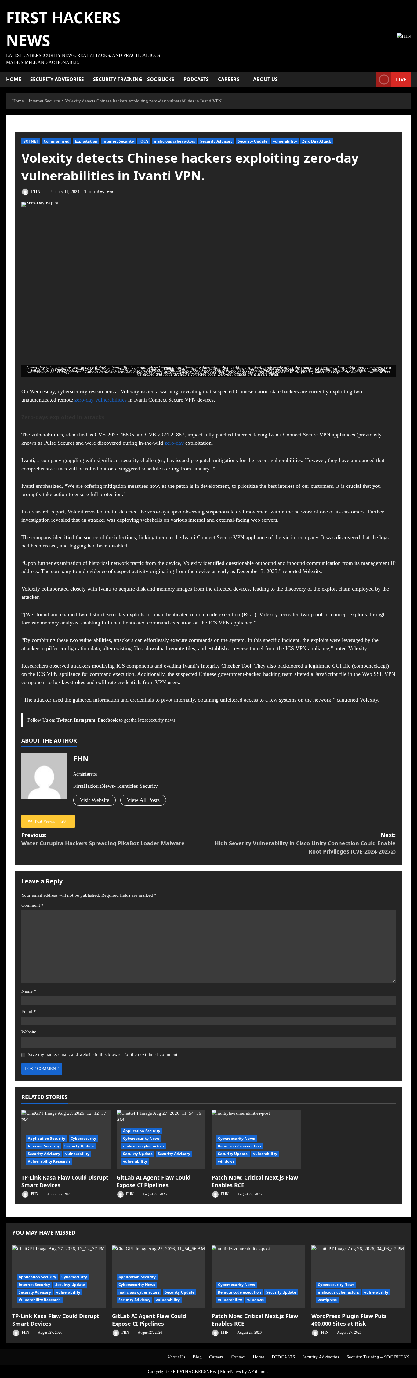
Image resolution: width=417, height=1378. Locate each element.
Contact (238, 1356)
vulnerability (285, 141)
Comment (32, 905)
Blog (197, 1356)
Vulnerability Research (49, 1161)
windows (226, 1161)
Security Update (253, 141)
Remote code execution (239, 1146)
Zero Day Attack (316, 141)
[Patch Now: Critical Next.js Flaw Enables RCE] (258, 1276)
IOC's (144, 141)
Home (13, 79)
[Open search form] (370, 79)
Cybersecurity (83, 1138)
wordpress (327, 1299)
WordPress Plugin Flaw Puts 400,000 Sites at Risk (349, 1319)
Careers (228, 79)
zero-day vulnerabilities (101, 400)
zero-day (175, 443)
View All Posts (143, 800)
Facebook (108, 720)
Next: (305, 843)
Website (28, 1031)
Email (28, 1011)
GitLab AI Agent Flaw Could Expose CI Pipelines (153, 1181)
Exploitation (86, 141)
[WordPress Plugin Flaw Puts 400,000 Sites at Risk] (358, 1276)
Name (28, 991)
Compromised (57, 141)
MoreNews (230, 1371)
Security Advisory (216, 141)
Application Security (46, 1138)
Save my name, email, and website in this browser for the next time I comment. (103, 1054)
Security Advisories (57, 79)
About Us (265, 79)
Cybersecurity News (141, 1138)
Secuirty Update (79, 1146)
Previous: (103, 839)
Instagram (84, 720)
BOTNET (30, 141)
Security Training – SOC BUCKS (133, 79)
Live (401, 79)
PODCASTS (196, 79)
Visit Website (94, 800)
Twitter (63, 720)
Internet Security (118, 141)
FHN (35, 191)
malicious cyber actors (174, 141)
